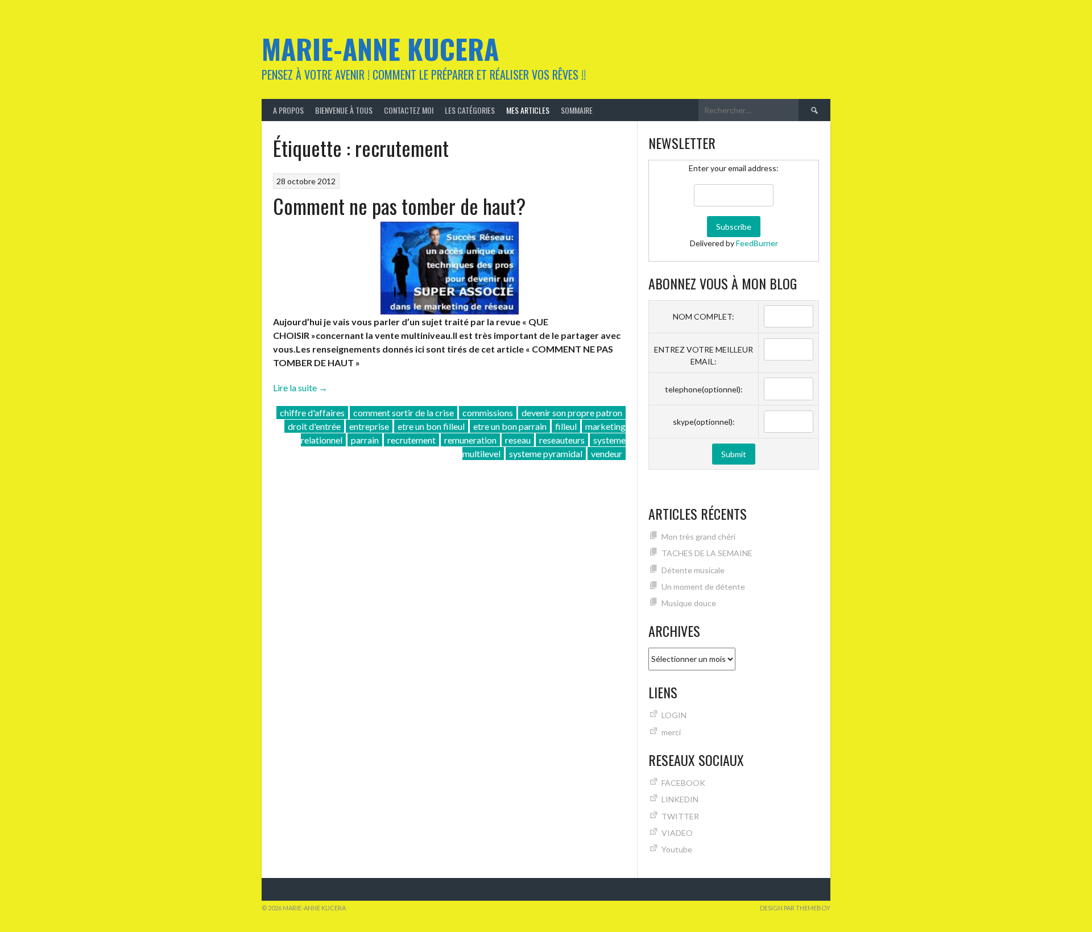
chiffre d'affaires (312, 412)
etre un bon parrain (510, 426)
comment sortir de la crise (403, 412)
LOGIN (673, 715)
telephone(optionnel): (704, 389)
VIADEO (677, 833)
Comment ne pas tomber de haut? (399, 205)
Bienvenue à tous (344, 110)
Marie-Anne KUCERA (380, 48)
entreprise (369, 426)
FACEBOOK (683, 783)
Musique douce (688, 603)
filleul (566, 426)
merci (671, 732)
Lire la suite (300, 387)
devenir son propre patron (572, 412)
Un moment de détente (703, 586)
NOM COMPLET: (703, 316)
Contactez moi (408, 110)
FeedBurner (757, 243)
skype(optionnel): (704, 421)
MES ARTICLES (527, 110)
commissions (487, 412)
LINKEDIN (679, 799)
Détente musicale (693, 570)
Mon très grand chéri (698, 536)
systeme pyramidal (545, 453)
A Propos (288, 110)
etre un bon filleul (431, 426)
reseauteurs (562, 439)
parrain (365, 439)
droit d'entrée (314, 426)
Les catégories (470, 110)
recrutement (411, 439)
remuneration (470, 439)
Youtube (676, 849)
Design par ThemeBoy (795, 908)
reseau (518, 439)
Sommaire (577, 110)
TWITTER (680, 816)
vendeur (606, 453)
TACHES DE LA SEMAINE (706, 553)
